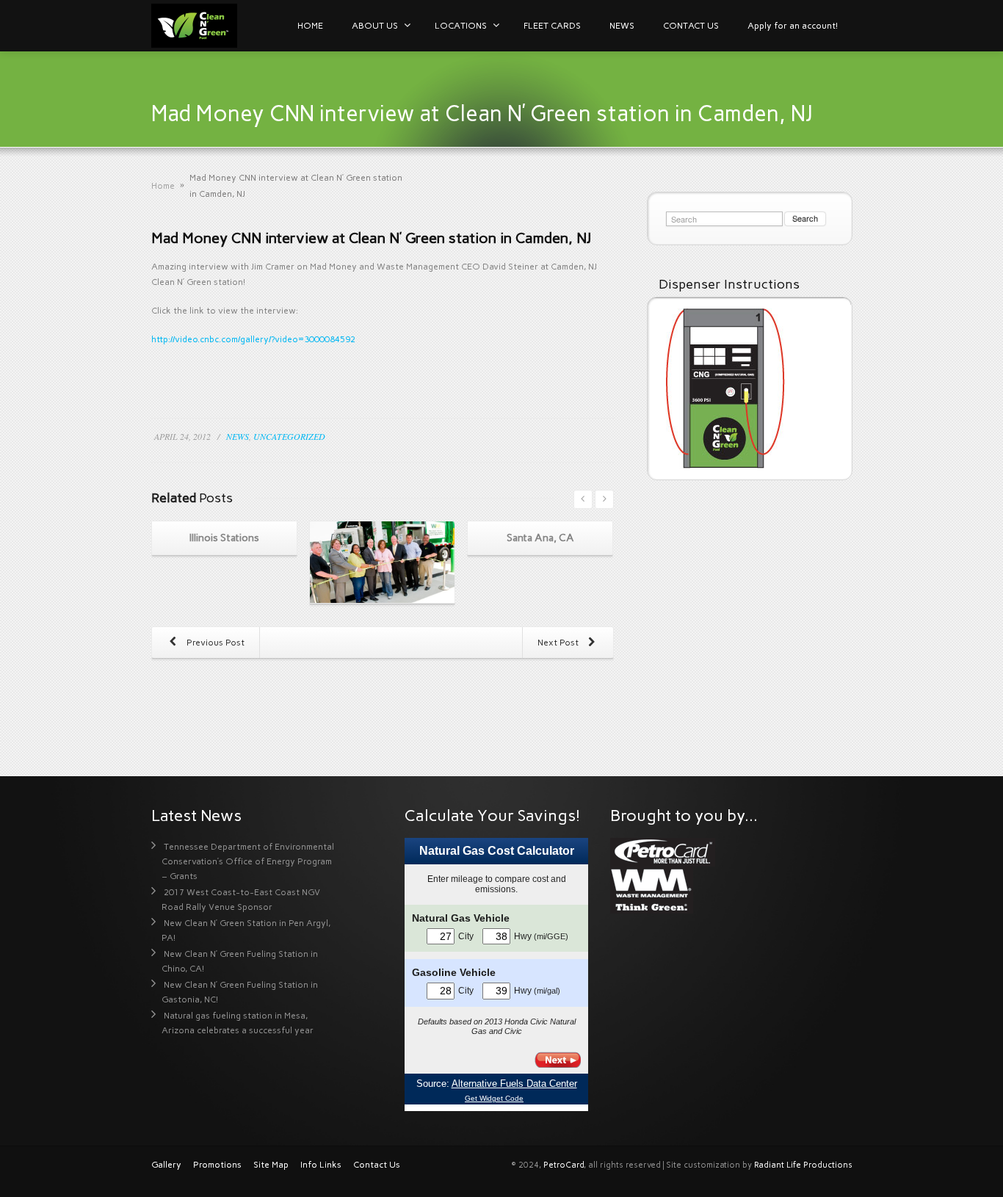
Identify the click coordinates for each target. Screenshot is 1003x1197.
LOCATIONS (461, 26)
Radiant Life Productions (803, 1165)
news (237, 436)
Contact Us (376, 1165)
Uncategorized (289, 436)
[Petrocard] (662, 851)
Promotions (217, 1165)
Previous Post (214, 642)
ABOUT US (375, 26)
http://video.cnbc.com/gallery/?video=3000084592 (253, 339)
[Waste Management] (651, 889)
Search (805, 218)
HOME (310, 26)
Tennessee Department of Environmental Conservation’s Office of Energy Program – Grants (248, 861)
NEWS (621, 26)
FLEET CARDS (552, 26)
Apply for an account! (792, 26)
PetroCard (563, 1165)
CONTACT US (691, 26)
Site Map (271, 1165)
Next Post (559, 642)
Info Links (320, 1165)
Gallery (166, 1165)
